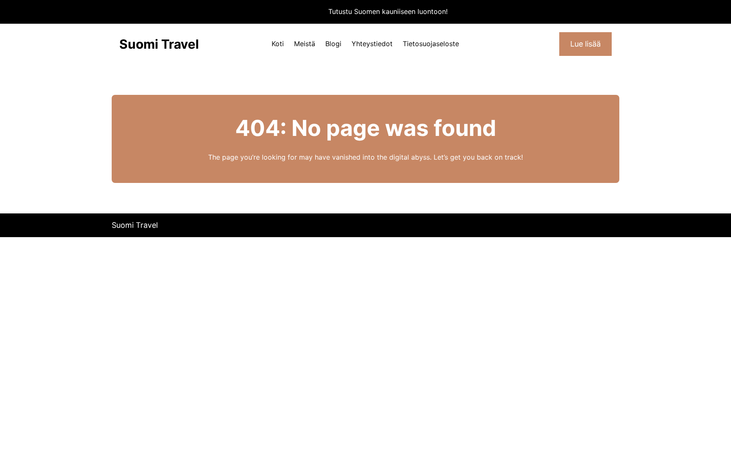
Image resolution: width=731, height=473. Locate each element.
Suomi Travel (159, 44)
